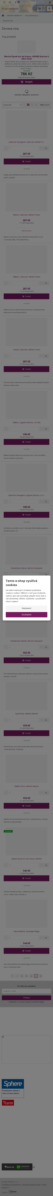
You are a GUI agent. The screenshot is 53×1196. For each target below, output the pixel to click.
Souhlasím (26, 614)
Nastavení (26, 608)
